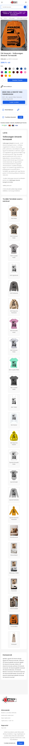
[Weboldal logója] (14, 2)
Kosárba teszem (17, 80)
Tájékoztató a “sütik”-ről (7, 720)
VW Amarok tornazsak (8, 677)
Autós (5, 18)
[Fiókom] (25, 2)
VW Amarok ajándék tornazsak (17, 668)
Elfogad (21, 743)
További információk (10, 743)
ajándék (5, 658)
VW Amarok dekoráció (8, 669)
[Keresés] (25, 7)
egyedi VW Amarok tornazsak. (11, 660)
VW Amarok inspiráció (19, 671)
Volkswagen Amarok (22, 18)
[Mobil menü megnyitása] (1, 2)
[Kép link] (9, 699)
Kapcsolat (3, 728)
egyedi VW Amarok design (14, 658)
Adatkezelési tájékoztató (7, 715)
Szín (2, 66)
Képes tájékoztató (5, 718)
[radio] (2, 68)
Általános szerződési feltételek (8, 712)
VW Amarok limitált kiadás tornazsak (12, 673)
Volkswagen (12, 18)
